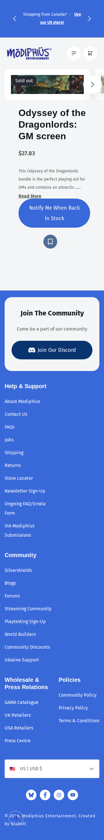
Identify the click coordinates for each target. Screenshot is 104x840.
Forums (12, 596)
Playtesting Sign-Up (25, 621)
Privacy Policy (73, 708)
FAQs (9, 427)
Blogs (10, 583)
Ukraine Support (22, 660)
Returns (13, 465)
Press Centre (18, 740)
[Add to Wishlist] (54, 242)
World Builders (20, 634)
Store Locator (19, 478)
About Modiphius (22, 401)
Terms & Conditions (79, 720)
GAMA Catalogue (21, 702)
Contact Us (16, 414)
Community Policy (77, 695)
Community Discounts (27, 647)
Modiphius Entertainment (49, 816)
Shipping (14, 452)
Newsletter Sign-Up (25, 491)
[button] (14, 18)
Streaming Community (28, 608)
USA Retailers (19, 728)
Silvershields (18, 570)
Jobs (9, 440)
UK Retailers (18, 715)
